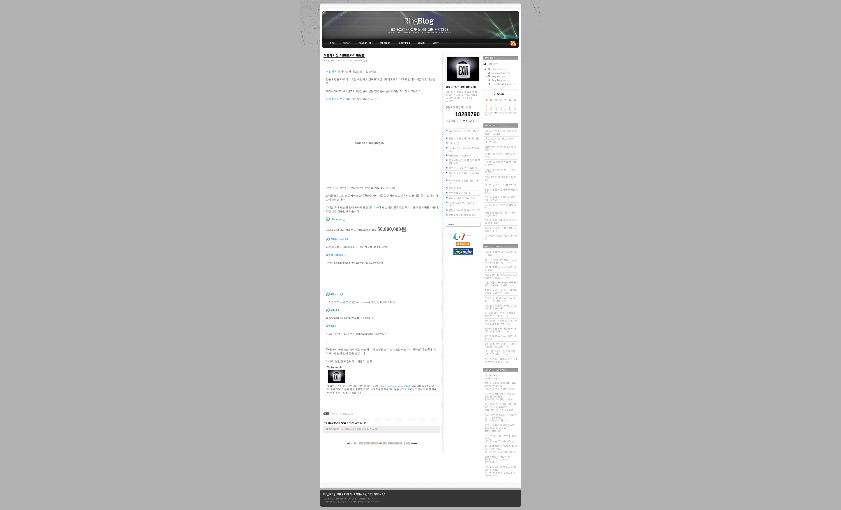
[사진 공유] (336, 219)
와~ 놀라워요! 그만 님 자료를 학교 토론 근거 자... (500, 314)
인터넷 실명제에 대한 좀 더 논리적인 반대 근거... (500, 330)
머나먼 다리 (492, 377)
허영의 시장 (333, 71)
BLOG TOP (330, 43)
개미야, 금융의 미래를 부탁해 (500, 184)
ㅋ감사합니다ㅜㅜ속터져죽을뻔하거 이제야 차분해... (500, 284)
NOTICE (346, 43)
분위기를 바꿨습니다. (460, 193)
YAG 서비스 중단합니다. (462, 197)
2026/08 (500, 94)
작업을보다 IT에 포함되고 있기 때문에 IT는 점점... (501, 276)
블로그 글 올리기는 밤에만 (463, 168)
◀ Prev (350, 443)
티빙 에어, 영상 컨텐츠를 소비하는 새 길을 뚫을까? (500, 407)
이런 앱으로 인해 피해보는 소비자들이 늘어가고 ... (500, 307)
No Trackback (331, 422)
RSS (514, 43)
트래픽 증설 (455, 188)
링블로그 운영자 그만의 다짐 (464, 138)
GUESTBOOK (404, 43)
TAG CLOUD (385, 43)
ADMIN (421, 43)
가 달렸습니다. (354, 422)
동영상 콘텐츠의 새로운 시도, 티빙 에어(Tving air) (500, 428)
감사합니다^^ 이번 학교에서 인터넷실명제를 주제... (501, 322)
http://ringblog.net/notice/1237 (395, 386)
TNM (373, 499)
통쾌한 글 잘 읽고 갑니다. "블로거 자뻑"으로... (500, 299)
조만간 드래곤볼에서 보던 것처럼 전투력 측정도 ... (501, 360)
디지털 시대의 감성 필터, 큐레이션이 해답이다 (500, 386)
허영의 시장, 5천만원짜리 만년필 (344, 55)
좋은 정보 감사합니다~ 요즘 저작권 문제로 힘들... (500, 345)
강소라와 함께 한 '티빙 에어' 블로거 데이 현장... (501, 449)
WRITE (435, 43)
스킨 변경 (454, 143)
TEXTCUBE (351, 499)
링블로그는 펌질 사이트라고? (464, 210)
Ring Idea (329, 60)
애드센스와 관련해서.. (460, 155)
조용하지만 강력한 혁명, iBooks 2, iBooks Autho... (497, 459)
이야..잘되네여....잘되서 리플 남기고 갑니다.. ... (500, 352)
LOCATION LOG (365, 43)
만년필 (334, 413)
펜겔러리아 (372, 207)
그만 (326, 499)
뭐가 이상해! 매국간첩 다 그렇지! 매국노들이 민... (500, 261)
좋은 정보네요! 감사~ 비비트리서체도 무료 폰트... (501, 291)
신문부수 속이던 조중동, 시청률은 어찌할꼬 (500, 471)
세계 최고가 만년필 (337, 99)
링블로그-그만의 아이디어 (420, 24)
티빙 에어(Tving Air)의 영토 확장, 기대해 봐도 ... (500, 417)
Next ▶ (414, 443)
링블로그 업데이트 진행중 (462, 215)
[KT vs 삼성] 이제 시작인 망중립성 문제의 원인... (500, 396)
